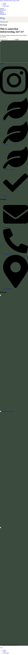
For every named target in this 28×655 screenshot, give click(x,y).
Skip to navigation (4, 0)
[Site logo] (2, 8)
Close (1, 647)
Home (1, 22)
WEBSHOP (3, 10)
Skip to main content (14, 0)
